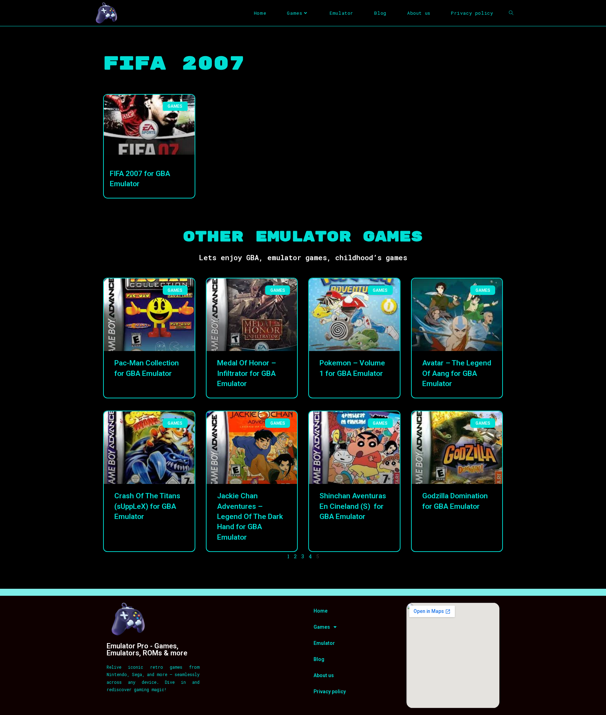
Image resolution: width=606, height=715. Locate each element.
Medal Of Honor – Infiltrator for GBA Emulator (246, 373)
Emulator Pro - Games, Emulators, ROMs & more (147, 649)
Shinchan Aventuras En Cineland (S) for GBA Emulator (352, 506)
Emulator (324, 643)
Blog (319, 659)
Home (321, 611)
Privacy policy (330, 691)
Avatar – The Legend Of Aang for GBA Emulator (456, 373)
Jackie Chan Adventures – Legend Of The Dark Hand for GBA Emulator (250, 516)
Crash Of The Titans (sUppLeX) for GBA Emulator (147, 506)
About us (324, 675)
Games (322, 627)
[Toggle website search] (511, 13)
